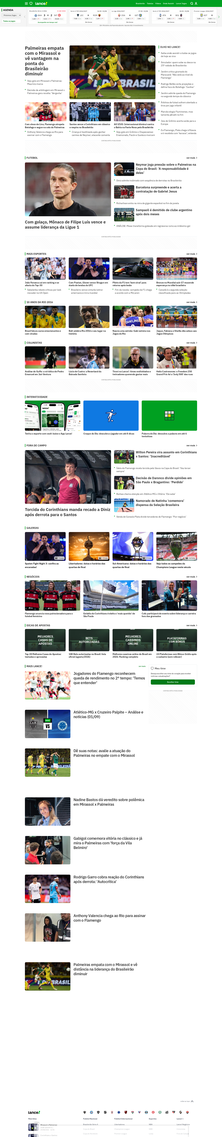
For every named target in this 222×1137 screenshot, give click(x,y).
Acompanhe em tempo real (47, 22)
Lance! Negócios (183, 1124)
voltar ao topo (185, 1101)
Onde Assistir (168, 3)
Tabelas (150, 3)
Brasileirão (140, 3)
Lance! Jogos (181, 3)
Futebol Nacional (90, 1119)
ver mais (190, 254)
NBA (150, 1124)
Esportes (152, 1119)
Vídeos (158, 3)
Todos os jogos (9, 21)
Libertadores (119, 1124)
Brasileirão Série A (90, 1124)
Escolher (172, 682)
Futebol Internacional (123, 1119)
